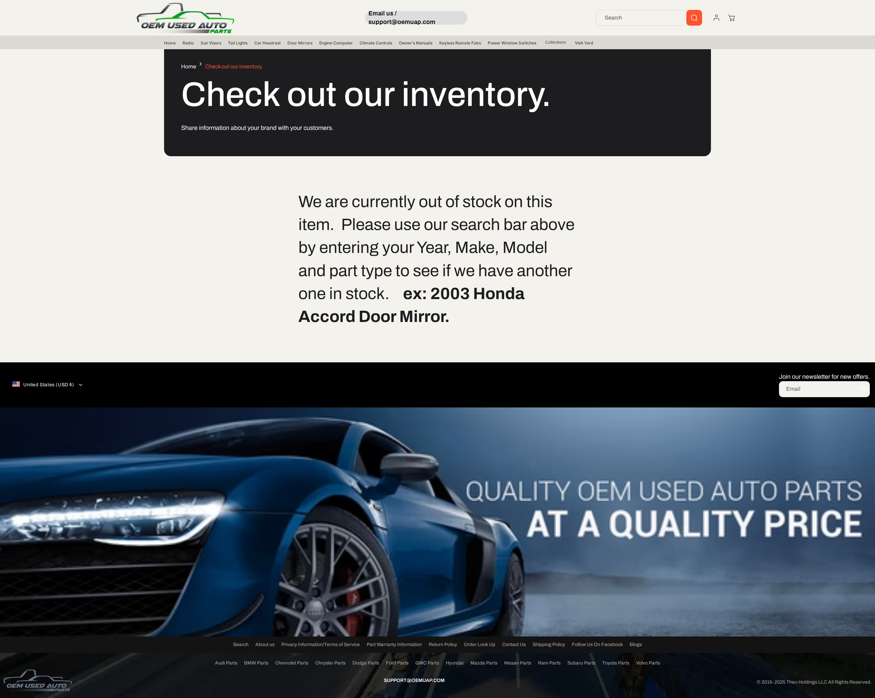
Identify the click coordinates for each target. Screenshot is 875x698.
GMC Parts (427, 663)
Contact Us (514, 644)
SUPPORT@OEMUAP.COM (414, 680)
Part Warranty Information (394, 644)
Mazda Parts (483, 663)
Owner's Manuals (415, 42)
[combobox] (649, 17)
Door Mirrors (299, 42)
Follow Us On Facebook (597, 644)
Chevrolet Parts (291, 663)
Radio (188, 42)
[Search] (694, 18)
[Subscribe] (862, 388)
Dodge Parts (365, 663)
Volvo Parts (648, 663)
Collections (555, 42)
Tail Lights (237, 42)
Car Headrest (267, 42)
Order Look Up (479, 644)
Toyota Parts (615, 663)
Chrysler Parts (330, 663)
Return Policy (443, 644)
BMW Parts (256, 663)
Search (240, 644)
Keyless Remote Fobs (460, 42)
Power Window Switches (512, 42)
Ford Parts (397, 663)
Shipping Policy (549, 644)
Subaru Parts (581, 663)
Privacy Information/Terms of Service (320, 644)
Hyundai (454, 663)
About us (264, 644)
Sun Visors (211, 42)
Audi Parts (226, 663)
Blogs (636, 644)
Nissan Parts (517, 663)
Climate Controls (376, 42)
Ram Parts (549, 663)
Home (170, 42)
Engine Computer (336, 42)
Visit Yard (584, 42)
